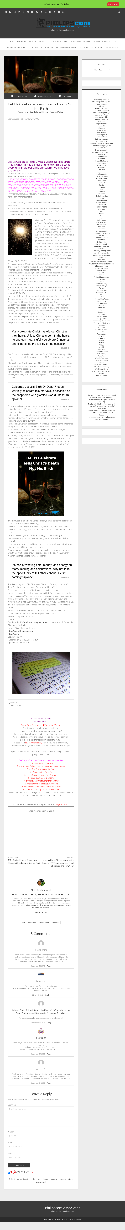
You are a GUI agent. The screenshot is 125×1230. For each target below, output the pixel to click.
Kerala (101, 235)
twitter (101, 343)
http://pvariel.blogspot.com (20, 631)
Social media (101, 301)
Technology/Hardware (101, 321)
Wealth (101, 347)
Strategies (101, 312)
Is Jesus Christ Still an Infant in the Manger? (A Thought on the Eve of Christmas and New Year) (58, 863)
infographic (101, 220)
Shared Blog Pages (102, 299)
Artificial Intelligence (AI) (101, 113)
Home (12, 41)
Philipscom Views (48, 112)
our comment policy (33, 742)
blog (57, 804)
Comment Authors (101, 41)
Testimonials (101, 325)
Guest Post (33, 47)
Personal (84, 47)
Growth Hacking (101, 202)
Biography (101, 121)
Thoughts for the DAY (101, 329)
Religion (32, 41)
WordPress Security (101, 367)
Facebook (27, 905)
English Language (101, 176)
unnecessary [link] (36, 789)
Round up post (101, 290)
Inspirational (101, 224)
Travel (101, 336)
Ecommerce (101, 165)
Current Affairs (101, 156)
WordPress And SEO (101, 365)
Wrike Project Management (102, 371)
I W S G (101, 216)
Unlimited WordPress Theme (54, 1219)
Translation (101, 334)
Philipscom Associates (62, 1207)
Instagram (101, 227)
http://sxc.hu (13, 634)
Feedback (101, 187)
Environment (101, 181)
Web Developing (101, 351)
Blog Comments (101, 124)
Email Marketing (101, 174)
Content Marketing (101, 150)
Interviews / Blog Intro (66, 47)
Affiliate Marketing (101, 108)
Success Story (101, 316)
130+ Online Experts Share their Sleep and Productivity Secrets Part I (24, 863)
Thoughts (101, 327)
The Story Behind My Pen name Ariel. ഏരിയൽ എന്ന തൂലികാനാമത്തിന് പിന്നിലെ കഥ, (101, 406)
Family (101, 185)
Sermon (101, 297)
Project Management (101, 277)
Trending (101, 338)
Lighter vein (101, 242)
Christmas (55, 923)
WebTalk (101, 356)
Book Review (101, 132)
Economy (101, 167)
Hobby (101, 213)
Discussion (102, 163)
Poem (101, 273)
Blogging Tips (101, 130)
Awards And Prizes (102, 115)
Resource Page (101, 286)
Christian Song (101, 141)
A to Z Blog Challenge (33, 112)
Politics (101, 275)
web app (101, 349)
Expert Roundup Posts (57, 41)
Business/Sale (47, 47)
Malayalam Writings (16, 47)
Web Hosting (101, 354)
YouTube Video (101, 375)
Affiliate (101, 106)
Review (101, 288)
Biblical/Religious (101, 119)
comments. (64, 804)
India (41, 41)
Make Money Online (101, 244)
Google (101, 198)
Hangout (101, 209)
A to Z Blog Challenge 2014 (101, 102)
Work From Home (101, 369)
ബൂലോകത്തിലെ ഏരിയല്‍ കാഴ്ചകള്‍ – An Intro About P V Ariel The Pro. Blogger (101, 412)
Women (101, 362)
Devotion (101, 159)
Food (101, 189)
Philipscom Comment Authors (101, 262)
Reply (49, 966)
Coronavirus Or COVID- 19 (101, 152)
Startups (101, 308)
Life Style (101, 240)
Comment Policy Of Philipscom (101, 143)
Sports (101, 305)
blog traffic (101, 126)
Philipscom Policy (101, 266)
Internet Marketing (101, 231)
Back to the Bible (101, 117)
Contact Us (102, 148)
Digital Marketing (101, 161)
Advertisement (101, 104)
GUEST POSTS (101, 207)
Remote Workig (101, 283)
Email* (11, 1142)
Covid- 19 (101, 154)
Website (11, 1153)
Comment (12, 1105)
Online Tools (101, 257)
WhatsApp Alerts (101, 360)
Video (101, 345)
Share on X (65, 348)
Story (102, 310)
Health (101, 211)
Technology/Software (80, 41)
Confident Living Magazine (35, 622)
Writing (101, 373)
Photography (112, 47)
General (102, 191)
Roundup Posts (101, 292)
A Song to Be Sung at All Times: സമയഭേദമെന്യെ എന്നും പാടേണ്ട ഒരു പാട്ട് (102, 399)
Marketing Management (101, 251)
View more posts (41, 912)
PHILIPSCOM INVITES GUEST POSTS (101, 264)
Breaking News (101, 135)
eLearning (101, 172)
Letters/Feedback (101, 237)
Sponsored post (102, 303)
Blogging (21, 41)
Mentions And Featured (101, 255)
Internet (101, 229)
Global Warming (102, 196)
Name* (11, 1131)
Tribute (101, 340)
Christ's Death (44, 923)
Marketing (101, 248)
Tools (102, 332)
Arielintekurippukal (102, 110)
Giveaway (101, 194)
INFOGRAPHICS (98, 47)
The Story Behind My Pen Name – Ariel (102, 395)
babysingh (41, 1038)
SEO (114, 41)
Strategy (102, 314)
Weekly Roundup (101, 358)
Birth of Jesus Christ (29, 923)
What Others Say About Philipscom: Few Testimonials (102, 418)
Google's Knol (101, 200)
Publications (101, 279)
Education (101, 170)
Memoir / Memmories (101, 253)
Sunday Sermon (102, 319)
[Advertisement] (41, 140)
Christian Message (102, 139)
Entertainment (101, 178)
